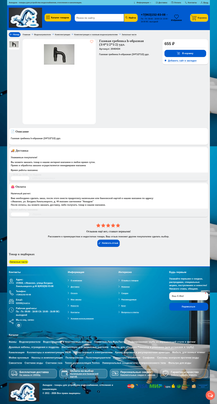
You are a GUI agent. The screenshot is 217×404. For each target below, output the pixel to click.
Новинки (125, 287)
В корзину (187, 53)
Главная (26, 35)
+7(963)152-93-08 (153, 14)
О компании (76, 280)
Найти (132, 17)
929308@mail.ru (23, 303)
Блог (123, 306)
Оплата (74, 293)
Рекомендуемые (128, 300)
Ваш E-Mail (178, 296)
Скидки (124, 293)
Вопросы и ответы (130, 312)
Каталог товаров (60, 17)
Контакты (75, 312)
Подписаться (188, 307)
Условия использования (82, 319)
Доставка (75, 287)
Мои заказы (76, 300)
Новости (75, 306)
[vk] (18, 325)
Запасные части (18, 262)
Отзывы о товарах (130, 280)
